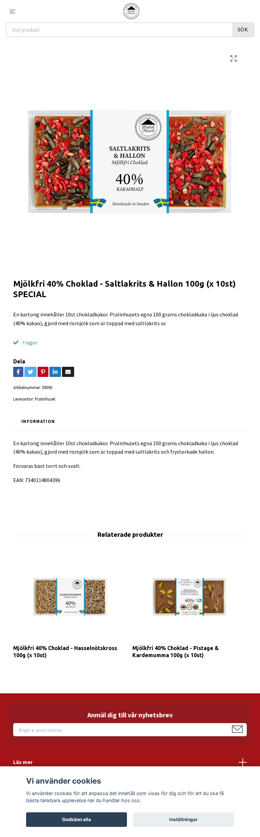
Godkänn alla (76, 819)
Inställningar (183, 819)
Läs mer (22, 762)
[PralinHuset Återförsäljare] (131, 11)
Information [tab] (38, 421)
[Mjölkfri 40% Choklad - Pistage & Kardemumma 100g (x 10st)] (189, 597)
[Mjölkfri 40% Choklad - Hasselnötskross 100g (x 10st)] (70, 597)
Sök (243, 29)
